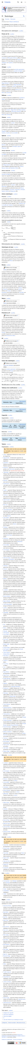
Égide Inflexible (6, 601)
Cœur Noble (6, 517)
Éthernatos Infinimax (12, 57)
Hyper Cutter (6, 857)
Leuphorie (4, 57)
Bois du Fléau (6, 820)
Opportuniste (6, 457)
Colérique (5, 565)
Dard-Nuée (9, 535)
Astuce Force (19, 89)
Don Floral (5, 639)
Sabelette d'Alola (14, 168)
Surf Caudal (6, 649)
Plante (22, 853)
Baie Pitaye (5, 939)
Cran (4, 667)
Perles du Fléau (6, 831)
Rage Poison (6, 675)
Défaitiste (5, 809)
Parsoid (13, 1032)
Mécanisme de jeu (21, 1022)
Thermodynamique (7, 509)
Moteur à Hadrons (7, 731)
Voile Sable (5, 747)
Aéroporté (5, 467)
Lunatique (5, 589)
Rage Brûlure (6, 671)
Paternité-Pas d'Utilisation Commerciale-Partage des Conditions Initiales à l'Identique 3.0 (13, 1036)
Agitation (5, 683)
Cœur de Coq (6, 861)
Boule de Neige (6, 955)
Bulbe (4, 963)
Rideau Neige (6, 751)
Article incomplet (12, 1022)
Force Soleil (6, 634)
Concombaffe (15, 132)
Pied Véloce (6, 655)
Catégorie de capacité (8, 1012)
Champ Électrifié (14, 725)
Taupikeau (10, 62)
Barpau (7, 168)
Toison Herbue (6, 652)
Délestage (5, 693)
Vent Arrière (12, 469)
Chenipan (15, 146)
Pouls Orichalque (7, 726)
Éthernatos (4, 186)
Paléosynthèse (6, 714)
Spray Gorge (6, 997)
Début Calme (6, 802)
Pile (4, 989)
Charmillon (21, 292)
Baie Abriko (5, 912)
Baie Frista (5, 920)
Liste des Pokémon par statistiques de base (13, 1019)
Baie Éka (5, 917)
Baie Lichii (5, 930)
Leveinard (8, 92)
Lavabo (5, 490)
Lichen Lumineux (7, 981)
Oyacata (8, 882)
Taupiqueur (4, 62)
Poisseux (5, 778)
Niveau (5, 269)
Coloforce (4, 86)
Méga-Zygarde (6, 164)
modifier (22, 451)
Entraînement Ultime (10, 335)
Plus (4, 624)
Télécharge (5, 472)
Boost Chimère (6, 596)
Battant (5, 578)
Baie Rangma (6, 944)
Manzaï (3, 168)
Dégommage (13, 696)
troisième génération (11, 369)
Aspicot (19, 146)
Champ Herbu (6, 654)
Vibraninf (5, 289)
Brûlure (9, 515)
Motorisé (5, 480)
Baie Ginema (6, 926)
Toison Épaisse (6, 704)
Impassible (5, 612)
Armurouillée (6, 544)
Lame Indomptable (7, 604)
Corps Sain (5, 844)
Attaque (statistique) (14, 21)
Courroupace (6, 549)
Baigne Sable (6, 644)
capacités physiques (15, 686)
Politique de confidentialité (7, 1039)
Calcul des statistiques (9, 365)
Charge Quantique (7, 720)
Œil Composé (6, 741)
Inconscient (5, 867)
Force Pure (5, 663)
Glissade (5, 631)
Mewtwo (3, 144)
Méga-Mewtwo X (5, 83)
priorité (13, 122)
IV (17, 315)
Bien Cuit (5, 504)
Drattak (9, 290)
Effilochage (5, 793)
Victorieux (5, 738)
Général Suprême (7, 707)
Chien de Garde (7, 557)
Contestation (6, 890)
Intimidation (11, 559)
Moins (4, 627)
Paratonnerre (6, 483)
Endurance (5, 538)
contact (15, 780)
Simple (4, 889)
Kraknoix (20, 289)
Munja (18, 59)
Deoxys (22, 188)
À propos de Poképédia (17, 1039)
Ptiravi (3, 92)
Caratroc (14, 86)
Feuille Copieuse (7, 972)
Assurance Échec (7, 905)
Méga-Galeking (21, 109)
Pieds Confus (6, 744)
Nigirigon (15, 880)
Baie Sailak (5, 949)
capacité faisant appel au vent (17, 470)
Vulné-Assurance (7, 1002)
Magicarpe (4, 148)
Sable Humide (6, 499)
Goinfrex (8, 132)
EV (17, 341)
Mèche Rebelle (6, 790)
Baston (14, 523)
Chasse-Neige (6, 647)
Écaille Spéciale (6, 678)
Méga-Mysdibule (17, 84)
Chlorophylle (6, 632)
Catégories (4, 1022)
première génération (19, 69)
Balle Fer (5, 954)
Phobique (5, 527)
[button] (2, 2)
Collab (4, 893)
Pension (3, 332)
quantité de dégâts (18, 71)
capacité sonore (21, 999)
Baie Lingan (6, 934)
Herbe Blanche (6, 976)
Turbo (4, 454)
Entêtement (6, 688)
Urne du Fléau (6, 826)
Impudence (5, 462)
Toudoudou (17, 189)
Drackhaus (4, 292)
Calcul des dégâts (7, 1016)
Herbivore (5, 495)
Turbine (5, 607)
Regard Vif (5, 864)
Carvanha (12, 189)
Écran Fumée (6, 848)
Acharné (5, 569)
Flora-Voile (5, 853)
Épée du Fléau (6, 823)
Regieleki (4, 131)
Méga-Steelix (14, 109)
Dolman (7, 191)
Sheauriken (19, 541)
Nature (5, 303)
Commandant (6, 880)
